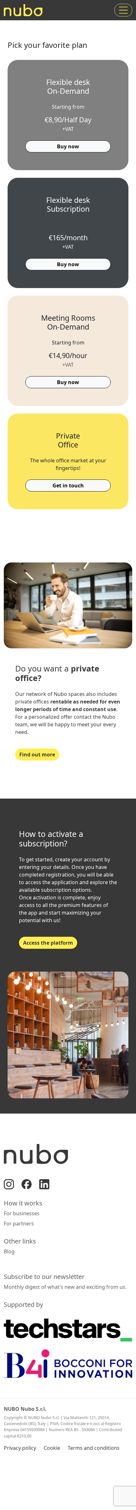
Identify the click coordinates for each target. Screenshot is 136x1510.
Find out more (37, 754)
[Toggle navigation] (123, 10)
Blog (9, 1251)
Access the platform (48, 942)
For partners (19, 1223)
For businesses (22, 1213)
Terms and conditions (94, 1447)
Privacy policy (20, 1447)
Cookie (52, 1447)
